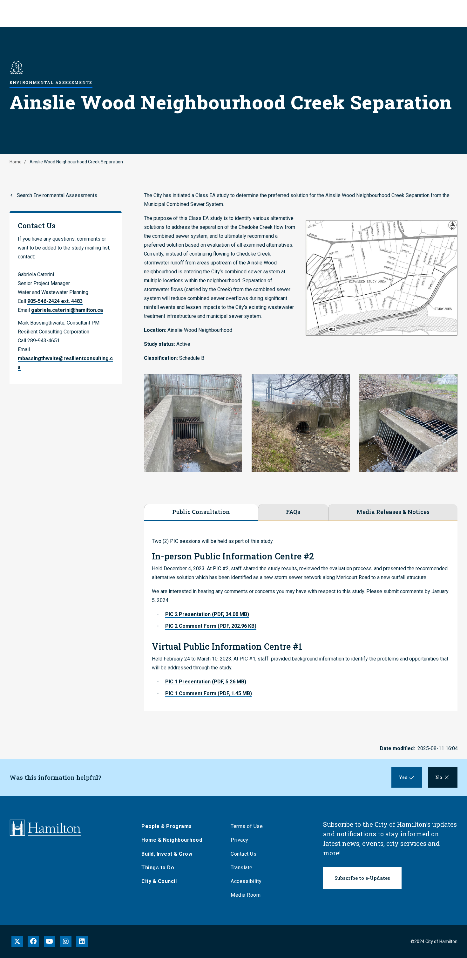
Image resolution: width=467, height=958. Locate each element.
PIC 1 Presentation (205, 682)
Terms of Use (247, 826)
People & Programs (166, 826)
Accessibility (246, 881)
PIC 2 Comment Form (210, 626)
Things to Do (157, 868)
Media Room (246, 895)
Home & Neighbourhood (171, 840)
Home (16, 161)
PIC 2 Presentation (207, 614)
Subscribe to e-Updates (362, 878)
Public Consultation (201, 512)
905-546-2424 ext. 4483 (55, 301)
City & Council (159, 881)
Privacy (239, 840)
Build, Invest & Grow (166, 854)
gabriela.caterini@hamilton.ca (67, 310)
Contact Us (243, 854)
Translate (242, 868)
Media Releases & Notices (393, 512)
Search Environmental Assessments (57, 195)
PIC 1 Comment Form (208, 693)
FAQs (293, 512)
